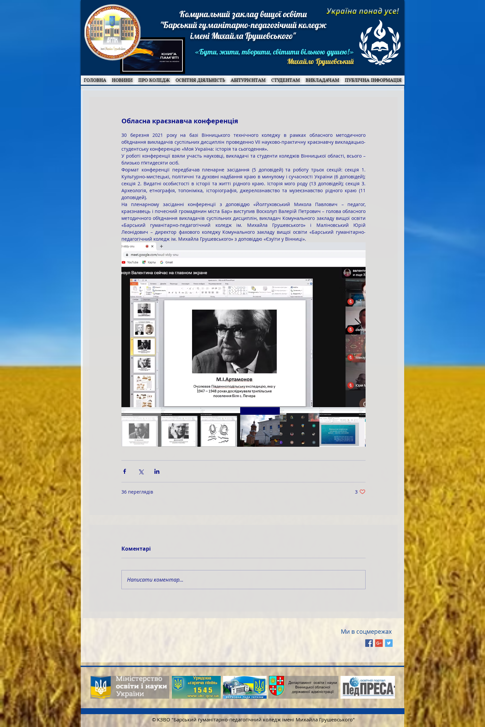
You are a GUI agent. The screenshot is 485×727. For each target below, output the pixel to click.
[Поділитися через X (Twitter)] (141, 471)
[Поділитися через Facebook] (124, 471)
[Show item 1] (141, 427)
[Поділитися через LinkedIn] (157, 471)
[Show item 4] (260, 427)
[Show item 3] (220, 427)
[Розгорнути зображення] (243, 324)
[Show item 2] (181, 427)
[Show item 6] (339, 427)
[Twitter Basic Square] (389, 643)
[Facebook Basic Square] (369, 643)
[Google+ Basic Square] (379, 643)
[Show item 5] (299, 427)
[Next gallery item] (358, 324)
